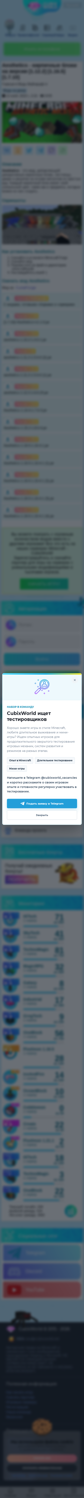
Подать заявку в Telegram (45, 803)
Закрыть (42, 815)
